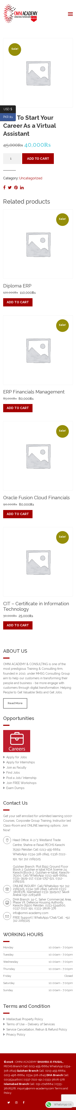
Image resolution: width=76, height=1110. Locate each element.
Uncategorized (30, 178)
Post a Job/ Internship (21, 778)
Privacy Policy (15, 1034)
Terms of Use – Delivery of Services (30, 1024)
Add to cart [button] (18, 302)
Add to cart (38, 158)
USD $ (10, 109)
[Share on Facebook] (5, 187)
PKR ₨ (9, 117)
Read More (15, 703)
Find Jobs (13, 772)
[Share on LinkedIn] (22, 187)
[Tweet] (10, 187)
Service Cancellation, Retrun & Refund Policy (36, 1029)
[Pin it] (16, 187)
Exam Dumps (15, 788)
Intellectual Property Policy (24, 1019)
